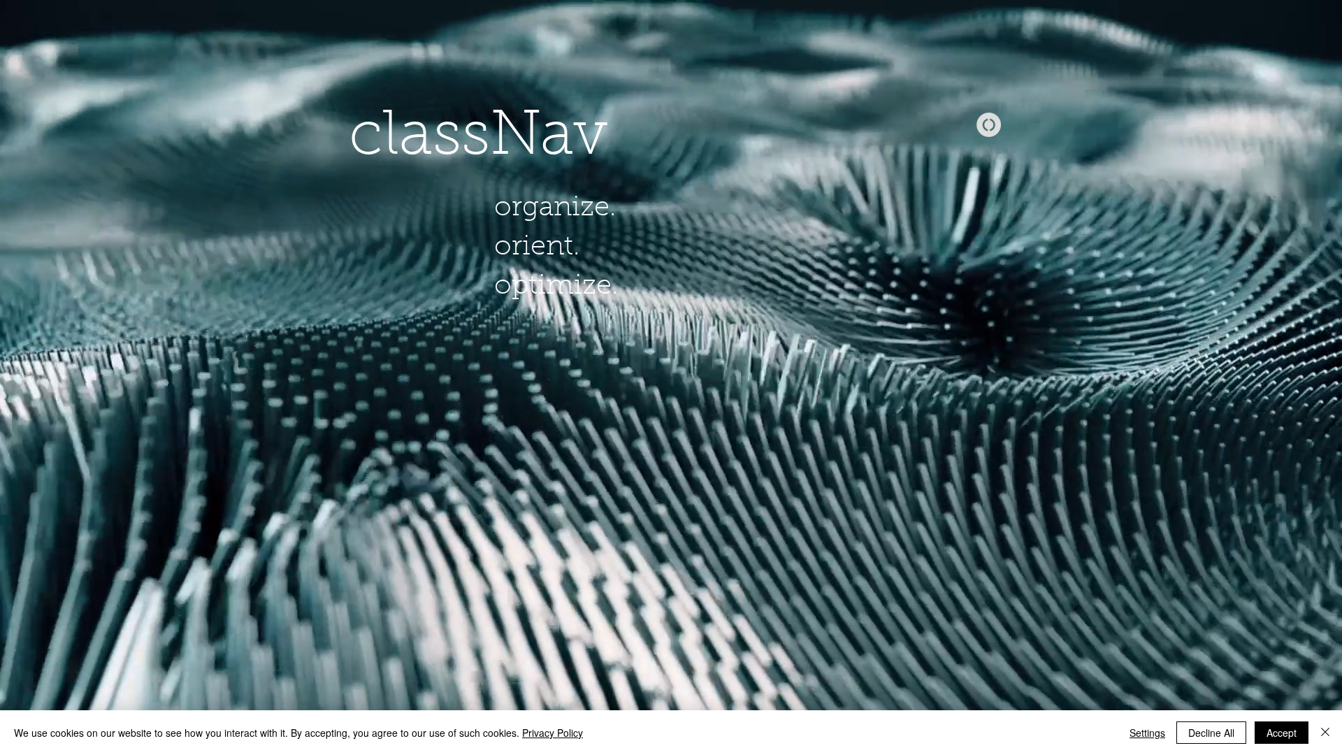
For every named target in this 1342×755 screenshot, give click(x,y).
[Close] (1325, 732)
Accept (1282, 733)
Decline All (1211, 733)
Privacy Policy (552, 733)
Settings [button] (1147, 733)
